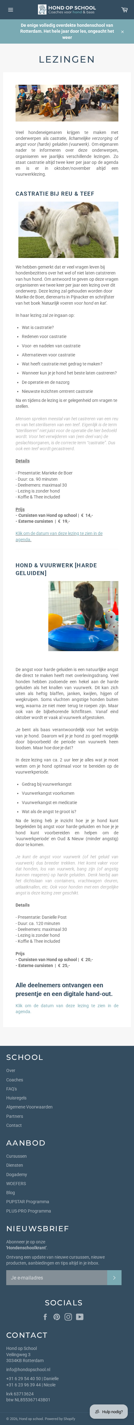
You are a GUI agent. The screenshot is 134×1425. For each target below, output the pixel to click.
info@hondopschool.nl (28, 1369)
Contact (14, 1125)
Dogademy (16, 1174)
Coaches (14, 1079)
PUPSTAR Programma (27, 1201)
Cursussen (16, 1156)
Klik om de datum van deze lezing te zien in (65, 1005)
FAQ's (11, 1088)
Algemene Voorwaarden (29, 1106)
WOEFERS (16, 1183)
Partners (14, 1116)
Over (10, 1070)
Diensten (14, 1165)
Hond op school (31, 1419)
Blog (10, 1192)
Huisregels (16, 1097)
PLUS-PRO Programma (28, 1210)
